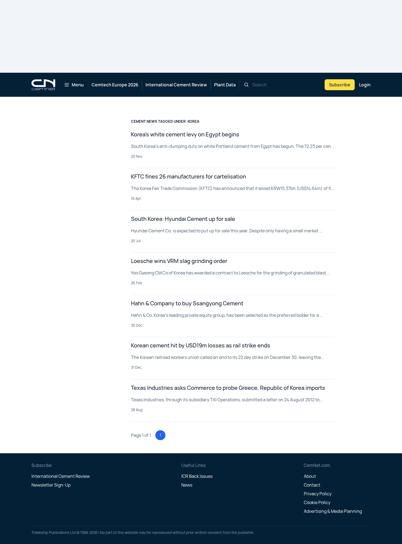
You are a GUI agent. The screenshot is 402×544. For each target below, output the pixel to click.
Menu (78, 85)
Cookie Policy (317, 502)
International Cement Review (176, 85)
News (186, 485)
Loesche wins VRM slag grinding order (179, 261)
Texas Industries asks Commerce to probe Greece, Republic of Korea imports (228, 387)
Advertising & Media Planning (333, 511)
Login (365, 85)
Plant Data (225, 85)
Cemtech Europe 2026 (115, 85)
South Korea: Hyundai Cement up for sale (183, 219)
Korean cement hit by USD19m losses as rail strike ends (200, 345)
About (310, 476)
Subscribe (339, 85)
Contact (312, 485)
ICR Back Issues (196, 476)
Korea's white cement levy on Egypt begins (185, 134)
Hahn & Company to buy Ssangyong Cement (187, 303)
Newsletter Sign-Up (51, 485)
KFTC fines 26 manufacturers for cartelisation (188, 176)
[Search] (246, 84)
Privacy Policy (317, 494)
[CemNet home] (43, 84)
